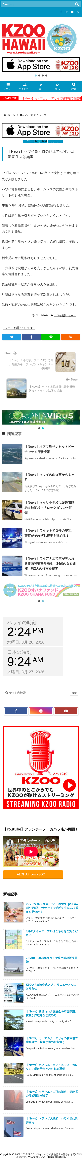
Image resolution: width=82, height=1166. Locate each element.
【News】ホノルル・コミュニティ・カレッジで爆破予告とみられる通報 (52, 1067)
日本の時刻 (19, 652)
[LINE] (50, 337)
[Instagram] (66, 12)
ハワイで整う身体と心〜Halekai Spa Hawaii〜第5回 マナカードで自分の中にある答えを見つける (52, 907)
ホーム (11, 115)
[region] (41, 67)
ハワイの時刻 (22, 622)
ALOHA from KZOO (31, 874)
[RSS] (78, 12)
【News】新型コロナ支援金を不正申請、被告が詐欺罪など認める (52, 1013)
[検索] (77, 4)
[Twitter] (11, 337)
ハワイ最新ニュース (35, 115)
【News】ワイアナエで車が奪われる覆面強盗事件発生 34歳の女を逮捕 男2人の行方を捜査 (50, 563)
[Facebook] (61, 12)
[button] (41, 64)
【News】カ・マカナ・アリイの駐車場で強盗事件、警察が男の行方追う (52, 1040)
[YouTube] (72, 12)
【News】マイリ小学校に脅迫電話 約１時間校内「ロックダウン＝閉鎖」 (51, 507)
